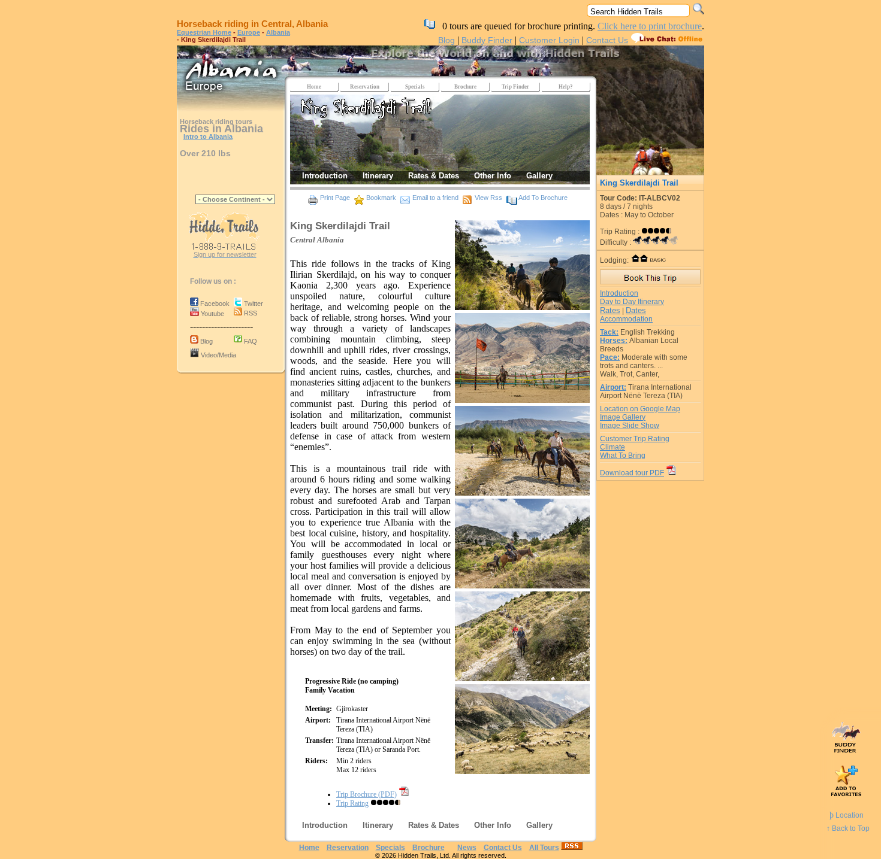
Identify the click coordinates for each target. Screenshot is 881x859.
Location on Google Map (640, 409)
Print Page (335, 197)
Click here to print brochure (650, 26)
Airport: (613, 387)
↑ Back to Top (848, 828)
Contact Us (607, 40)
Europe (248, 32)
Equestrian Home (204, 32)
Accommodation (626, 319)
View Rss (488, 197)
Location (846, 815)
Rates (610, 310)
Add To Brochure (543, 197)
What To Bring (622, 455)
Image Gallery (622, 417)
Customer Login (549, 40)
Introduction (619, 293)
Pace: (610, 357)
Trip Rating (352, 803)
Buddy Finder (486, 40)
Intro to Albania (208, 136)
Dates (636, 310)
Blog (446, 40)
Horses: (613, 340)
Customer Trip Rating (634, 439)
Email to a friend (435, 197)
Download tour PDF (632, 473)
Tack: (609, 332)
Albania (278, 32)
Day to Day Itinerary (632, 302)
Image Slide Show (629, 425)
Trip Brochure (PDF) (366, 794)
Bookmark (381, 197)
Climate (612, 447)
